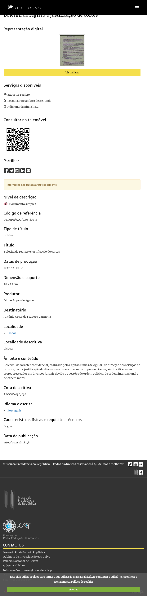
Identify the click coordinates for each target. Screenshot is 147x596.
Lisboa (11, 333)
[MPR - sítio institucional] (136, 472)
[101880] (72, 51)
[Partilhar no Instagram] (17, 170)
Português (14, 410)
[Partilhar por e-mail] (28, 170)
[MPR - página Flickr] (141, 463)
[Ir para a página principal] (22, 7)
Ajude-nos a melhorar (109, 464)
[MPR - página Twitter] (130, 463)
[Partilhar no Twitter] (12, 170)
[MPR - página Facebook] (141, 471)
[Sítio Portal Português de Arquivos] (20, 529)
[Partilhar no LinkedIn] (23, 170)
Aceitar (73, 589)
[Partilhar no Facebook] (6, 170)
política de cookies (82, 581)
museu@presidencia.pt (37, 570)
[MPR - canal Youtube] (136, 463)
